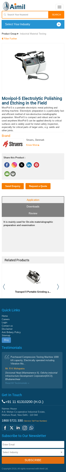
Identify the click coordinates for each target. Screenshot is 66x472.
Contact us (7, 325)
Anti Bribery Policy (11, 332)
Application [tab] (33, 199)
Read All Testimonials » (17, 383)
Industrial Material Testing (33, 33)
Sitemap (6, 335)
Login (4, 322)
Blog (6, 340)
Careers (6, 319)
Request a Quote (38, 186)
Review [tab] (33, 213)
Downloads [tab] (33, 206)
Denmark (39, 140)
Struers (30, 140)
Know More (32, 145)
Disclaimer (7, 329)
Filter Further (10, 38)
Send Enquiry (12, 186)
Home (5, 316)
